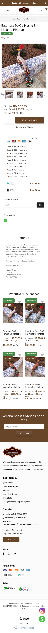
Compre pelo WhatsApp (25, 127)
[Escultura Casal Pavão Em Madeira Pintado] (35, 322)
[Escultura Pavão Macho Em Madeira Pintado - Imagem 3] (30, 95)
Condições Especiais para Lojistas (16, 501)
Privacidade (7, 498)
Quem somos (8, 482)
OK (40, 205)
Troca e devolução (10, 486)
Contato (11, 540)
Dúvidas (6, 490)
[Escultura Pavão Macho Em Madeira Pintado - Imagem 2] (20, 95)
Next (45, 94)
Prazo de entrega (10, 494)
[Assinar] (24, 434)
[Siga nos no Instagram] (15, 554)
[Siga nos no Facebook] (4, 554)
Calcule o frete (11, 199)
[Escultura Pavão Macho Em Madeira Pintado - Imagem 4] (40, 95)
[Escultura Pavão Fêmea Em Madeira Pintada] (12, 322)
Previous (3, 94)
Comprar (31, 120)
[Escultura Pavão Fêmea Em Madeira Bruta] (35, 376)
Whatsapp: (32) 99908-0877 (16, 518)
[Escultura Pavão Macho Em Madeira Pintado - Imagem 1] (9, 95)
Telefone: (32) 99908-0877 (15, 514)
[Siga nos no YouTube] (9, 554)
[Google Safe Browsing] (24, 589)
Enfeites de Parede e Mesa (24, 19)
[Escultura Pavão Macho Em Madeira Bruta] (12, 376)
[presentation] (2, 3)
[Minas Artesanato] (23, 10)
